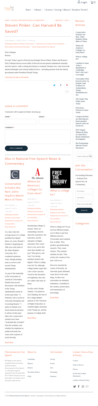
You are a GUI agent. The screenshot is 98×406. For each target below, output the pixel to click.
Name (8, 117)
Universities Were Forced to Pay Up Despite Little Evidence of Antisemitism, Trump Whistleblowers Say (82, 87)
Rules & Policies (10, 227)
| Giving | (58, 10)
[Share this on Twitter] (54, 85)
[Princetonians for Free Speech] (9, 8)
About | (67, 10)
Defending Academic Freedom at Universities (19, 44)
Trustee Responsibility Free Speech (43, 47)
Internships (53, 372)
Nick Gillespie (10, 40)
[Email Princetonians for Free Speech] (87, 386)
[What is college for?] (60, 178)
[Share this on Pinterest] (67, 85)
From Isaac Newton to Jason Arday (82, 110)
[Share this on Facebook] (60, 85)
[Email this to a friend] (67, 91)
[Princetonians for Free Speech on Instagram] (83, 386)
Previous (59, 20)
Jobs (51, 368)
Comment (9, 127)
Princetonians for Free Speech (19, 396)
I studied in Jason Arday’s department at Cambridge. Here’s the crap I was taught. (82, 69)
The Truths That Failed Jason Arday (82, 101)
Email (42, 117)
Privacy (75, 369)
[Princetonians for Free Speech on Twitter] (74, 386)
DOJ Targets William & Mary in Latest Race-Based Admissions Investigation (83, 134)
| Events (49, 10)
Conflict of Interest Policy (81, 380)
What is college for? (81, 58)
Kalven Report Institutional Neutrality (17, 47)
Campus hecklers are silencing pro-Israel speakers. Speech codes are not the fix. (82, 121)
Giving (52, 359)
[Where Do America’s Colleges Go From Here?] (37, 173)
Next (67, 20)
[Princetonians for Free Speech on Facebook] (79, 386)
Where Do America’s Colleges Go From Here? (80, 49)
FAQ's (29, 376)
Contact (75, 360)
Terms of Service (78, 365)
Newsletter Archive (34, 372)
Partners (30, 368)
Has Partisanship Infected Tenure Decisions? (82, 145)
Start (28, 10)
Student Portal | (80, 10)
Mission (30, 363)
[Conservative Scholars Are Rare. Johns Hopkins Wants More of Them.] (15, 174)
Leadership (31, 359)
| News (38, 10)
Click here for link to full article (17, 77)
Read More (9, 342)
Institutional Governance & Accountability (50, 44)
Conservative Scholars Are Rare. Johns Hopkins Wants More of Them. (14, 191)
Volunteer (53, 376)
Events (52, 363)
